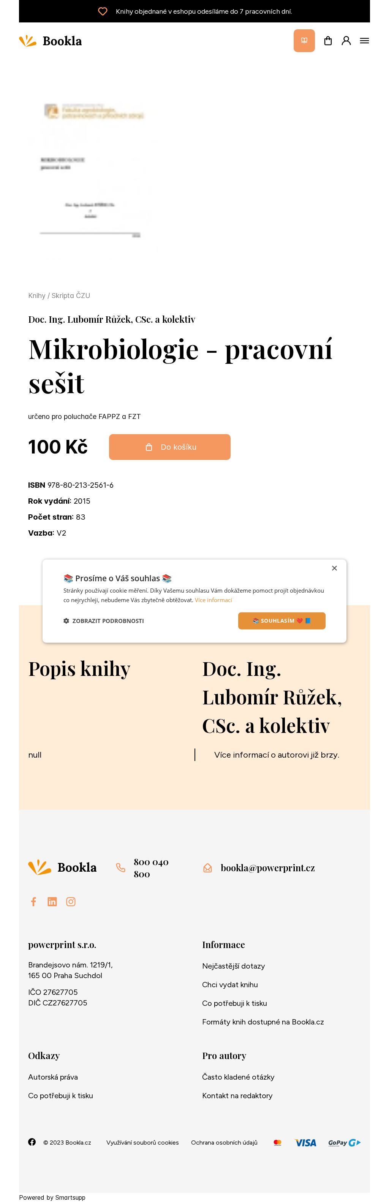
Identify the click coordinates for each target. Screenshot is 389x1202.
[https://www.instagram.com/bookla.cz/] (70, 902)
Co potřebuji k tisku (234, 1003)
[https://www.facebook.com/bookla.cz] (33, 902)
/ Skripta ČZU (68, 296)
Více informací (213, 600)
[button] (103, 620)
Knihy (37, 296)
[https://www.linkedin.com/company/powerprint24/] (52, 902)
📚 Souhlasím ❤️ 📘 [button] (282, 620)
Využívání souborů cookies (142, 1142)
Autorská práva (53, 1076)
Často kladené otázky (238, 1076)
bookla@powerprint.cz (268, 867)
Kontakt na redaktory (237, 1095)
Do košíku (178, 447)
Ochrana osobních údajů (224, 1142)
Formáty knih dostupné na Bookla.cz (263, 1021)
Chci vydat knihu (230, 984)
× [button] (334, 568)
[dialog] (194, 601)
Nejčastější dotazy (233, 965)
